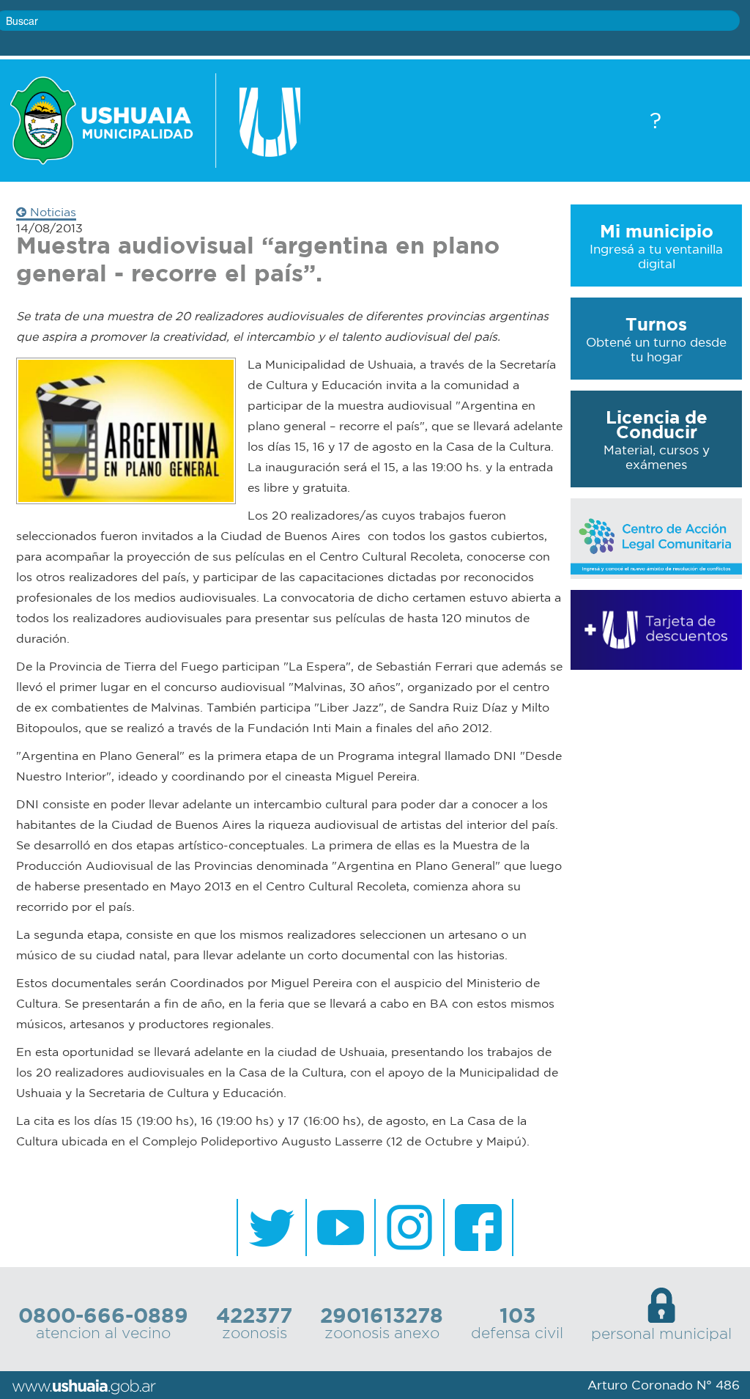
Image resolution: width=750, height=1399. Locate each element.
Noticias (51, 211)
